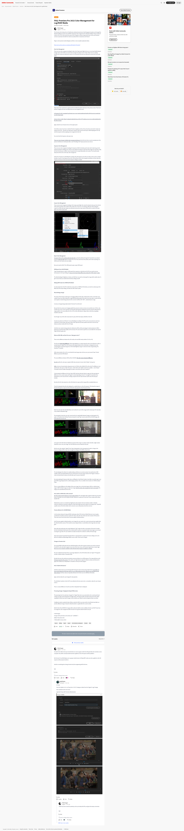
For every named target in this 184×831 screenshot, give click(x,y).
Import (69, 623)
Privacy (35, 829)
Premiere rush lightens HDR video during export (118, 47)
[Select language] (164, 3)
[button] (170, 3)
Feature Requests (39, 2)
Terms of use (31, 829)
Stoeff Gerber (62, 681)
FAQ (90, 623)
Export (65, 623)
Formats (85, 623)
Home (3, 6)
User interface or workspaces (77, 623)
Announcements (30, 2)
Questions (21, 6)
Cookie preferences (41, 829)
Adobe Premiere (15, 6)
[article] (78, 663)
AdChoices (66, 829)
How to (56, 623)
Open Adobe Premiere (125, 10)
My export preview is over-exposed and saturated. (118, 62)
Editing (60, 623)
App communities (8, 6)
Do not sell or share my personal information (54, 829)
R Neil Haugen (60, 28)
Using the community (24, 829)
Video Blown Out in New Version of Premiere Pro (118, 76)
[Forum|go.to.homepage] (8, 3)
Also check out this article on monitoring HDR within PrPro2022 (67, 45)
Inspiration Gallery (47, 2)
